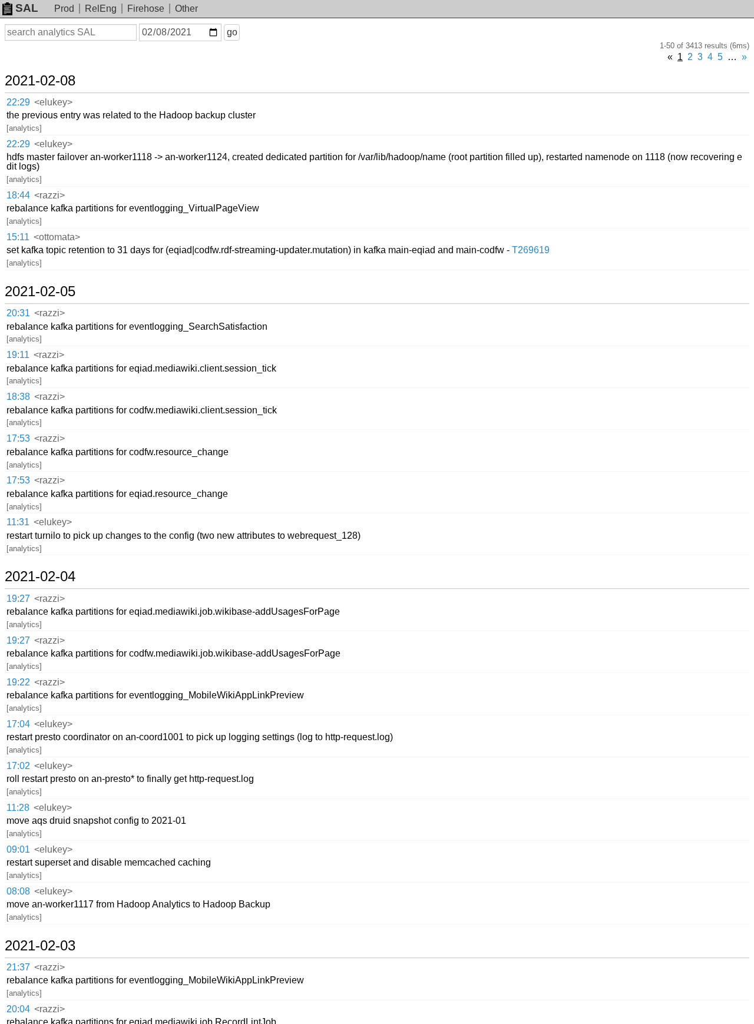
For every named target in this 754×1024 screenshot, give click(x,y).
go (232, 32)
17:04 (18, 724)
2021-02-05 (40, 291)
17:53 (18, 438)
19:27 (18, 599)
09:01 (18, 849)
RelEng (101, 9)
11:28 (17, 808)
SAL (26, 8)
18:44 (18, 195)
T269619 (531, 250)
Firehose (145, 9)
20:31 (18, 313)
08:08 (18, 891)
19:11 (17, 355)
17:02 (18, 766)
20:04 (18, 1009)
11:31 (17, 522)
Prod (64, 9)
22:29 (18, 102)
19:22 (18, 682)
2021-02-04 (40, 576)
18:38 (18, 397)
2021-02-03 (40, 945)
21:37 (18, 967)
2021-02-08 (40, 80)
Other (186, 9)
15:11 (17, 237)
